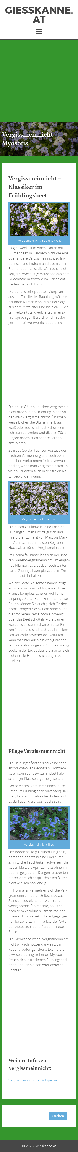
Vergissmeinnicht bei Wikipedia (32, 1080)
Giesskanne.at (39, 15)
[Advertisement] (39, 81)
